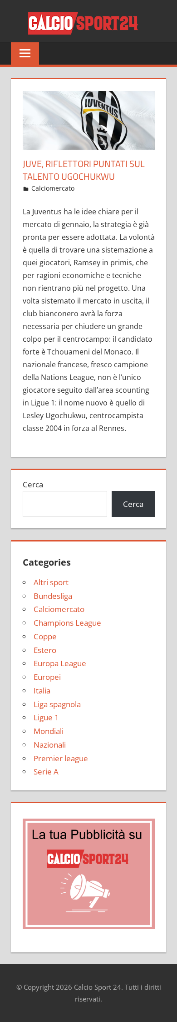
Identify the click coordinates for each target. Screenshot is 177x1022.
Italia (42, 690)
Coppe (45, 636)
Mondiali (49, 731)
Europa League (60, 663)
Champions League (67, 622)
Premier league (61, 758)
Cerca (33, 484)
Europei (47, 677)
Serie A (46, 771)
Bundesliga (53, 596)
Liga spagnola (57, 704)
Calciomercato (52, 188)
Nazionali (50, 744)
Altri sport (51, 582)
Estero (45, 650)
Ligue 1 (46, 717)
